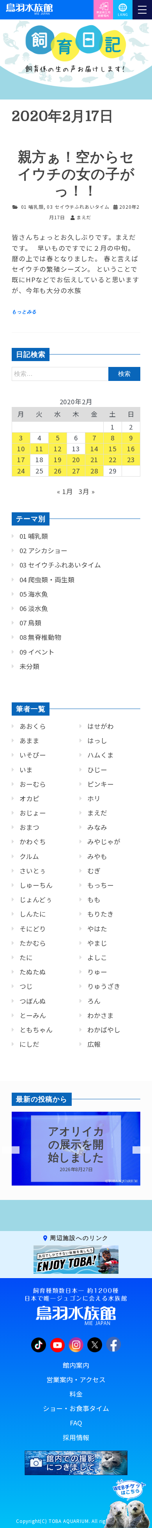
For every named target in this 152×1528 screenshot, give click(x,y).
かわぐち (32, 841)
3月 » (87, 491)
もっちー (100, 885)
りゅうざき (103, 986)
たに (26, 957)
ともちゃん (36, 1029)
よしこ (97, 957)
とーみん (32, 1015)
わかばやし (103, 1029)
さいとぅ (32, 870)
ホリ (94, 798)
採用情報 (76, 1437)
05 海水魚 (33, 594)
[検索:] (76, 373)
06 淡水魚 (33, 608)
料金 (76, 1394)
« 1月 (65, 491)
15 (113, 448)
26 (58, 470)
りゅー (97, 971)
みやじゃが (103, 841)
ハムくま (100, 755)
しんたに (32, 914)
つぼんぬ (32, 1001)
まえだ (97, 812)
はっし (97, 740)
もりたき (100, 914)
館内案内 (76, 1365)
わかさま (100, 1015)
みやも (97, 856)
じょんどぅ (35, 899)
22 (113, 459)
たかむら (32, 943)
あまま (29, 740)
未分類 (29, 666)
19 (58, 459)
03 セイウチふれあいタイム (78, 206)
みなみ (97, 827)
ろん (94, 1001)
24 (21, 470)
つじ (26, 986)
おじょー (32, 812)
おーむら (32, 784)
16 (131, 448)
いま (26, 769)
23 (131, 459)
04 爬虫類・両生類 (46, 579)
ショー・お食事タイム (76, 1408)
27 (76, 470)
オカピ (29, 798)
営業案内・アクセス (76, 1379)
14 (94, 448)
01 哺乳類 (32, 206)
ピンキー (100, 784)
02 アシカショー (43, 550)
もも (94, 899)
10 (21, 448)
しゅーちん (36, 885)
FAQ (76, 1422)
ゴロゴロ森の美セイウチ (86, 1144)
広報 (94, 1044)
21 (94, 459)
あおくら (32, 726)
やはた (97, 928)
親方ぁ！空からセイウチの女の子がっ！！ (76, 174)
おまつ (29, 827)
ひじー (97, 769)
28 (94, 470)
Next (136, 1150)
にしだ (29, 1044)
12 (58, 448)
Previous (6, 1150)
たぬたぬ (32, 971)
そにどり (32, 928)
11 (39, 448)
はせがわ (100, 726)
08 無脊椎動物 (40, 637)
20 (76, 459)
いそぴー (32, 755)
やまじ (97, 943)
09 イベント (37, 652)
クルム (29, 856)
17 (21, 459)
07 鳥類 (30, 622)
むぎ (94, 870)
